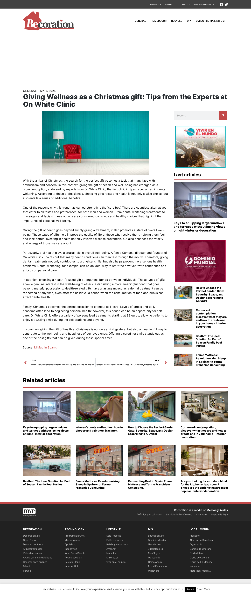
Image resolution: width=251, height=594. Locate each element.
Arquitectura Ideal (33, 548)
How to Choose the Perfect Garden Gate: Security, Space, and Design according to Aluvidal (210, 294)
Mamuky (111, 553)
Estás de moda (114, 540)
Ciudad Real (196, 553)
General (168, 4)
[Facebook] (221, 4)
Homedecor (155, 4)
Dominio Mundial (157, 540)
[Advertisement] (125, 59)
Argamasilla (196, 544)
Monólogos (154, 553)
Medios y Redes (217, 510)
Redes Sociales (73, 557)
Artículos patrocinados (149, 514)
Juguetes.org (155, 548)
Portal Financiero (157, 566)
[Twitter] (226, 4)
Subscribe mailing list (204, 4)
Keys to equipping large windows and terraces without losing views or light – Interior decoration (199, 226)
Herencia (195, 566)
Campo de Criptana (201, 548)
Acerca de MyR (219, 514)
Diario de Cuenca (199, 557)
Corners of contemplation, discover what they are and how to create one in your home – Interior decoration (211, 318)
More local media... (200, 570)
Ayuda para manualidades (37, 557)
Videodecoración (32, 553)
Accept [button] (190, 589)
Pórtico (27, 570)
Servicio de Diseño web (179, 514)
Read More (203, 589)
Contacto (201, 514)
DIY (177, 4)
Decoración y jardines (35, 561)
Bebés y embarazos (117, 544)
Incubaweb (71, 548)
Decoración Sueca (33, 544)
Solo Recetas (113, 535)
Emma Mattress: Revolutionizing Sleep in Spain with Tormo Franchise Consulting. (211, 360)
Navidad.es (154, 544)
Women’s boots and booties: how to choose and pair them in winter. (99, 429)
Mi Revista (153, 570)
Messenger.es (72, 540)
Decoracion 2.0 (31, 535)
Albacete (195, 535)
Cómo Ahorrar (155, 561)
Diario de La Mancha (201, 561)
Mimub (27, 566)
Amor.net (111, 548)
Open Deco (29, 540)
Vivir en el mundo (116, 561)
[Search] (223, 115)
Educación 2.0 (156, 535)
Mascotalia (154, 557)
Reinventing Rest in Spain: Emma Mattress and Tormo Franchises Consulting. (150, 484)
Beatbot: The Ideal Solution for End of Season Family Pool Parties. (209, 341)
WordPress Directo (75, 553)
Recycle (186, 4)
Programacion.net (75, 535)
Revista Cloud (72, 561)
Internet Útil (71, 566)
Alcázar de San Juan (201, 540)
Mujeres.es (112, 557)
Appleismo (70, 544)
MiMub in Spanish (46, 347)
